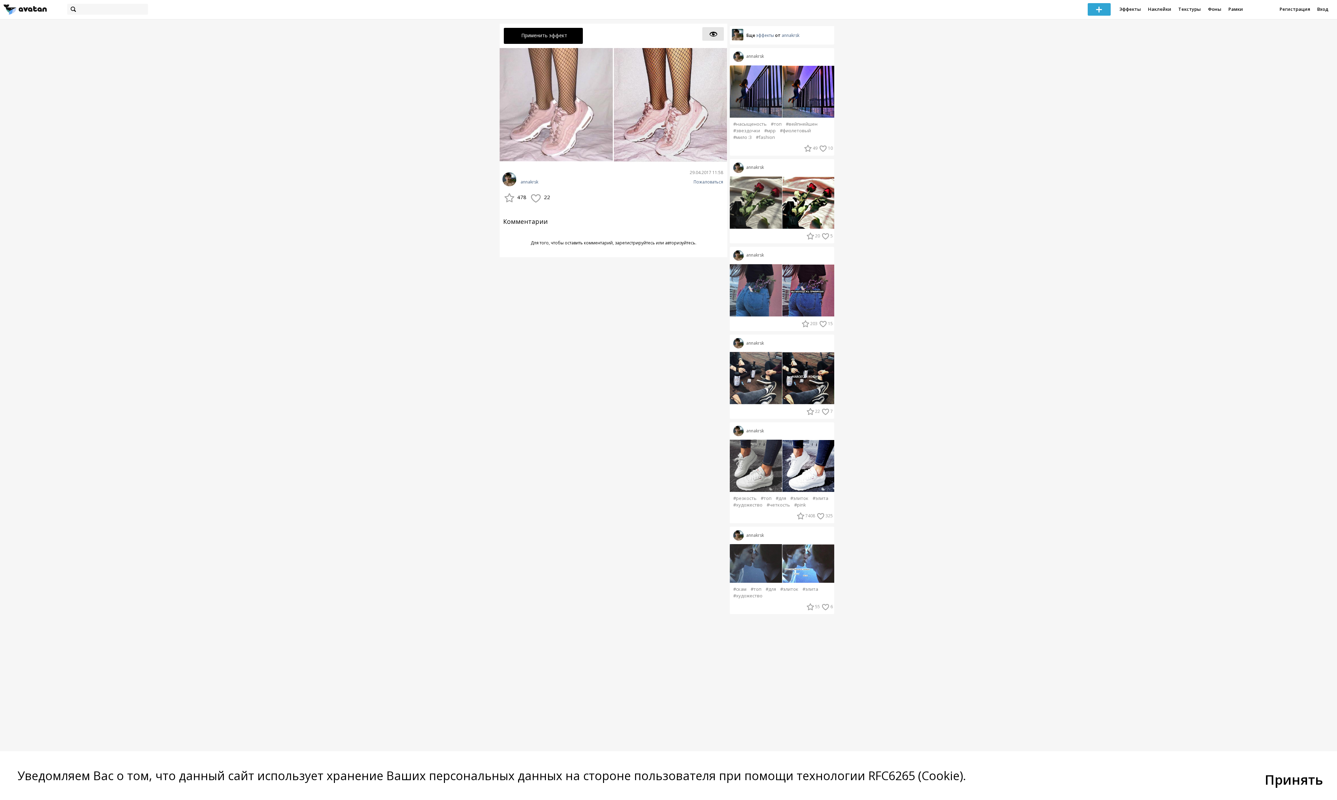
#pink (800, 505)
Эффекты (1130, 9)
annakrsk (529, 182)
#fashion (765, 137)
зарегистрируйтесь (635, 243)
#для (781, 498)
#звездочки (746, 130)
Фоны (1214, 9)
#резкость (745, 498)
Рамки (1235, 9)
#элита (820, 498)
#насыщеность (750, 124)
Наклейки (1159, 9)
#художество (748, 505)
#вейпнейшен (802, 124)
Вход (1322, 9)
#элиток (799, 498)
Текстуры (1189, 9)
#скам (739, 589)
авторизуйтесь (680, 243)
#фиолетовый (795, 130)
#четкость (778, 505)
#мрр (770, 130)
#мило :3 (742, 137)
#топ (776, 124)
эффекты (765, 35)
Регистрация (1295, 9)
